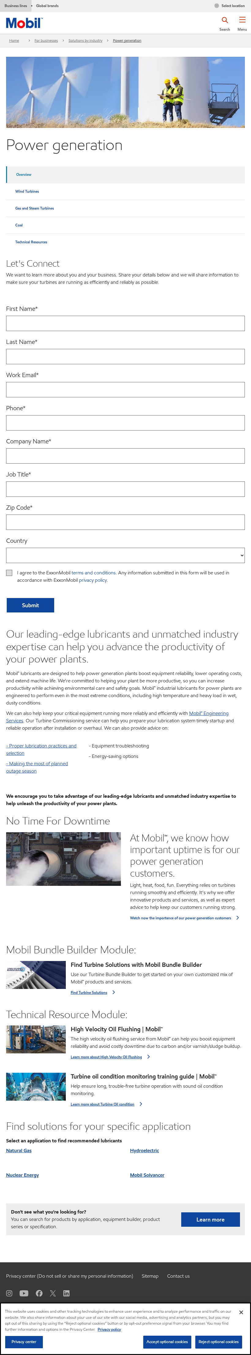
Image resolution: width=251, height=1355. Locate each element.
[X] (49, 1293)
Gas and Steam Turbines (34, 208)
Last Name (21, 342)
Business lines (16, 5)
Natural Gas (19, 1150)
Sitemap (150, 1276)
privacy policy (93, 580)
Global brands (47, 5)
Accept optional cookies (167, 1342)
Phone (15, 408)
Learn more (211, 1219)
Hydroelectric (144, 1150)
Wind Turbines (27, 191)
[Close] (241, 1312)
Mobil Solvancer (147, 1175)
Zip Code (19, 508)
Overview (24, 174)
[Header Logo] (24, 21)
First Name (22, 309)
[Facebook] (35, 1293)
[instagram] (9, 1293)
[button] (242, 26)
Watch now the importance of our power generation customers (180, 918)
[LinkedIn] (62, 1293)
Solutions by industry (85, 40)
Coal (19, 225)
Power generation (127, 40)
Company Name (28, 441)
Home (14, 40)
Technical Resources (31, 242)
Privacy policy (109, 1329)
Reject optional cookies (219, 1342)
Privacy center (24, 1342)
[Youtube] (20, 1293)
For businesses (46, 40)
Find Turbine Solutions (89, 992)
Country (16, 541)
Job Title (18, 474)
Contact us (178, 1276)
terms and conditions (94, 572)
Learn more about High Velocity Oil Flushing (106, 1057)
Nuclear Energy (22, 1175)
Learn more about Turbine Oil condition (102, 1104)
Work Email (22, 375)
